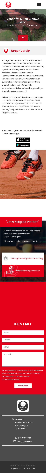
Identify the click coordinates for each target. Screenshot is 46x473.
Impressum (16, 468)
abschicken (23, 386)
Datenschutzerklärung (11, 379)
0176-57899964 (24, 438)
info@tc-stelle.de (25, 441)
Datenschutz (29, 468)
